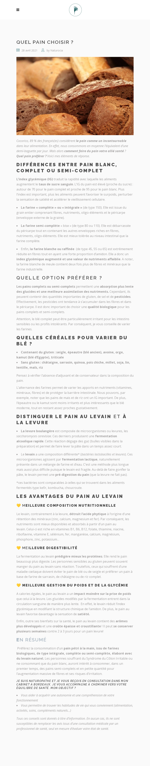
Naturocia (56, 50)
